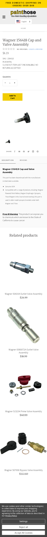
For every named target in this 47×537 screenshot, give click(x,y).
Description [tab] (8, 160)
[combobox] (23, 21)
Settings (23, 521)
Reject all (23, 527)
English (24, 22)
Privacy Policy (11, 515)
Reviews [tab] (23, 160)
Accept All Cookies (24, 532)
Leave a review (36, 49)
